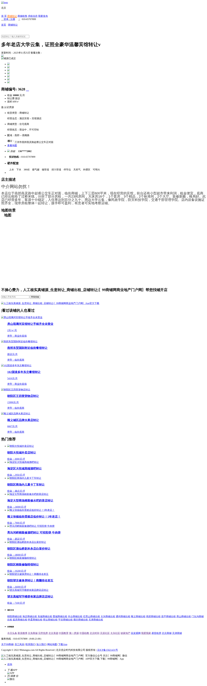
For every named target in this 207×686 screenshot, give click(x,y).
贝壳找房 (43, 633)
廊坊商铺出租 (80, 619)
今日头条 (12, 633)
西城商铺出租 (60, 616)
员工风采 (19, 644)
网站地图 (52, 644)
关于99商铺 (7, 644)
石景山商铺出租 (91, 616)
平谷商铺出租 (65, 619)
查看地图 (12, 145)
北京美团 (53, 633)
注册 (12, 19)
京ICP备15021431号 (107, 650)
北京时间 (94, 633)
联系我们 (30, 644)
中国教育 (63, 633)
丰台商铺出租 (75, 616)
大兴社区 (115, 633)
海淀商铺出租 (29, 616)
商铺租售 (22, 16)
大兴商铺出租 (108, 616)
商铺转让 (12, 16)
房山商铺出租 (183, 616)
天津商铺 (177, 633)
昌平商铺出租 (168, 616)
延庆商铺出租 (20, 619)
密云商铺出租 (50, 619)
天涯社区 (105, 633)
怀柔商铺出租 (35, 619)
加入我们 (41, 644)
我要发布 (43, 16)
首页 (3, 25)
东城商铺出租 (45, 616)
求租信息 (33, 16)
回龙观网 (136, 633)
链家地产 (125, 633)
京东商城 (33, 633)
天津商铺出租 (95, 619)
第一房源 (74, 633)
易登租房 (156, 633)
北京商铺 (167, 633)
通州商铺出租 (123, 616)
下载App (62, 644)
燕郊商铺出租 (153, 616)
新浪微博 (22, 633)
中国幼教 (84, 633)
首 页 (4, 16)
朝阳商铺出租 (14, 616)
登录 (6, 19)
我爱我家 (146, 633)
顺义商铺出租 (138, 616)
